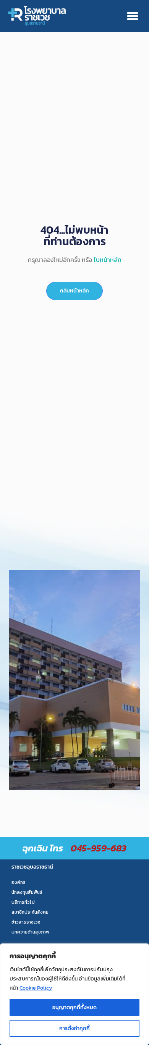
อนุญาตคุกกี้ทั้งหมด (74, 1007)
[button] (132, 16)
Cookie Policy (35, 988)
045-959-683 (98, 848)
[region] (74, 994)
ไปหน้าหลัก (107, 259)
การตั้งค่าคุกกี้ (74, 1028)
